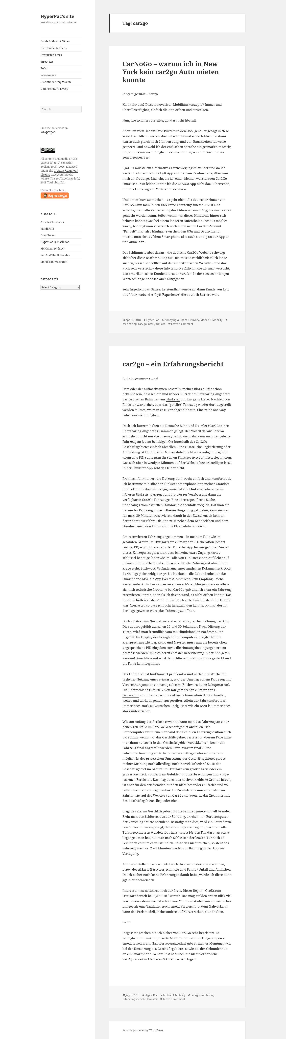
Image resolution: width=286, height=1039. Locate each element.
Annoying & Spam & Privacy (182, 320)
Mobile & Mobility (211, 320)
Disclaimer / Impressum (56, 82)
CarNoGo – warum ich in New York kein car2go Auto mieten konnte (170, 71)
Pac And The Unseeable (55, 255)
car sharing (129, 324)
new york (154, 324)
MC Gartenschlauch (53, 248)
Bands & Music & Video (55, 41)
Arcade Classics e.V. (53, 222)
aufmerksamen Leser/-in (162, 389)
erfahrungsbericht (134, 999)
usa (163, 324)
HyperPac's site (57, 16)
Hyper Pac (152, 320)
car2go (142, 324)
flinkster (152, 999)
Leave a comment (182, 324)
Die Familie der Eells (54, 48)
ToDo (44, 68)
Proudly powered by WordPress (142, 1030)
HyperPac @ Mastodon (55, 242)
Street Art (47, 61)
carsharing (208, 995)
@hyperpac (48, 132)
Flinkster (173, 399)
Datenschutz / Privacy (54, 88)
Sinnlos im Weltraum (54, 262)
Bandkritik (47, 229)
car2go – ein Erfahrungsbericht (173, 363)
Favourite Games (51, 55)
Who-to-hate (48, 75)
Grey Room (48, 235)
